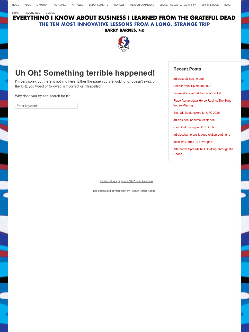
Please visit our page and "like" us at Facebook (126, 181)
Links (15, 12)
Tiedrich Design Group (142, 190)
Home (15, 4)
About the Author (36, 4)
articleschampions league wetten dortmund (201, 134)
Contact (51, 12)
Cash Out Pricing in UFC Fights (193, 127)
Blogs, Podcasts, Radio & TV (178, 4)
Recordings (32, 12)
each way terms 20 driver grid (192, 142)
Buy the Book (210, 4)
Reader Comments (142, 4)
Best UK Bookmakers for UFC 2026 (196, 112)
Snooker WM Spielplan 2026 (192, 86)
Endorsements (98, 4)
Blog (227, 4)
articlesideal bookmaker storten (194, 120)
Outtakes (60, 4)
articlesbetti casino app (188, 78)
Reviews (119, 4)
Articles (77, 4)
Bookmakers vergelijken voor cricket (197, 93)
